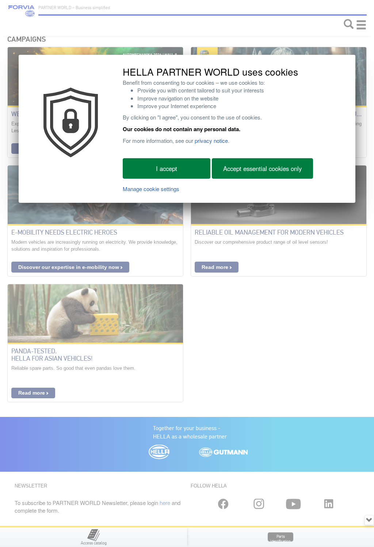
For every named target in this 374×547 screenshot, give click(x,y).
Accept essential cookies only (262, 168)
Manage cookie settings (151, 189)
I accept (166, 168)
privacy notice (211, 140)
